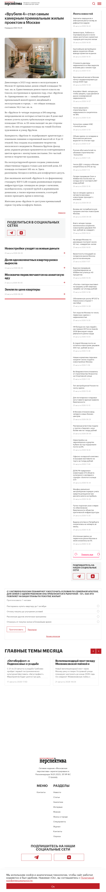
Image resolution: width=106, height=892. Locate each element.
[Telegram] (79, 576)
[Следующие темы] (98, 651)
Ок (53, 886)
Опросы (57, 836)
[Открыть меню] (99, 4)
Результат (32, 629)
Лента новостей (83, 14)
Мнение (56, 811)
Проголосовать (16, 629)
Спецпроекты (59, 821)
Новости (61, 212)
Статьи (56, 796)
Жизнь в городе (60, 816)
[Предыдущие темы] (93, 651)
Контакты (41, 792)
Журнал (56, 826)
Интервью (58, 806)
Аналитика (58, 801)
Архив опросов (53, 636)
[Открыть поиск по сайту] (94, 4)
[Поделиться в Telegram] (11, 233)
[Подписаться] (21, 233)
